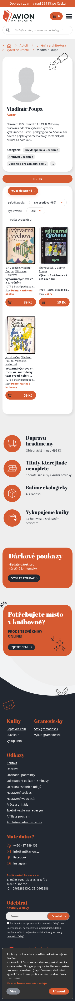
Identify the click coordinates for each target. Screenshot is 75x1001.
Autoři (24, 45)
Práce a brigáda (18, 804)
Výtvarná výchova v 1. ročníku (19, 372)
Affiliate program (18, 816)
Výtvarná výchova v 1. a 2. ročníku (19, 280)
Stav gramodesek (46, 729)
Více (13, 991)
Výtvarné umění (18, 50)
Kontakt (12, 763)
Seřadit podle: (16, 202)
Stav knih (13, 735)
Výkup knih (14, 741)
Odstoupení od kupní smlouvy (28, 781)
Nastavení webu (21, 799)
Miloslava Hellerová (15, 273)
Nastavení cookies (19, 793)
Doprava (12, 769)
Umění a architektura (51, 45)
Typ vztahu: (15, 211)
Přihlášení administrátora (24, 822)
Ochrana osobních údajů (24, 787)
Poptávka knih (16, 729)
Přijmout (58, 991)
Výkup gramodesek (47, 735)
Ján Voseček (12, 268)
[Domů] (9, 45)
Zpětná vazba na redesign (25, 810)
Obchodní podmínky (21, 775)
